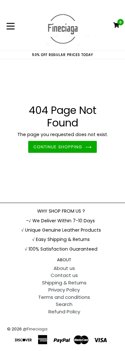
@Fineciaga (35, 329)
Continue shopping (57, 147)
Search (64, 304)
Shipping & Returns (64, 282)
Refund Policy (64, 311)
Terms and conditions (64, 297)
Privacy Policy (64, 289)
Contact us (64, 275)
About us (64, 268)
